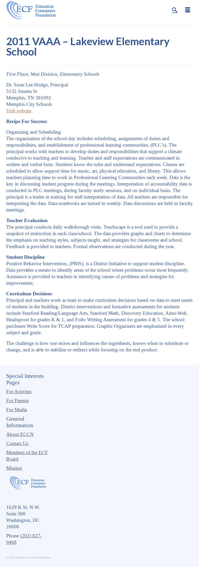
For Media (16, 409)
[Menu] (187, 10)
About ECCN (20, 434)
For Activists (18, 391)
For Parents (17, 400)
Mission (14, 468)
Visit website (18, 110)
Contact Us (17, 443)
